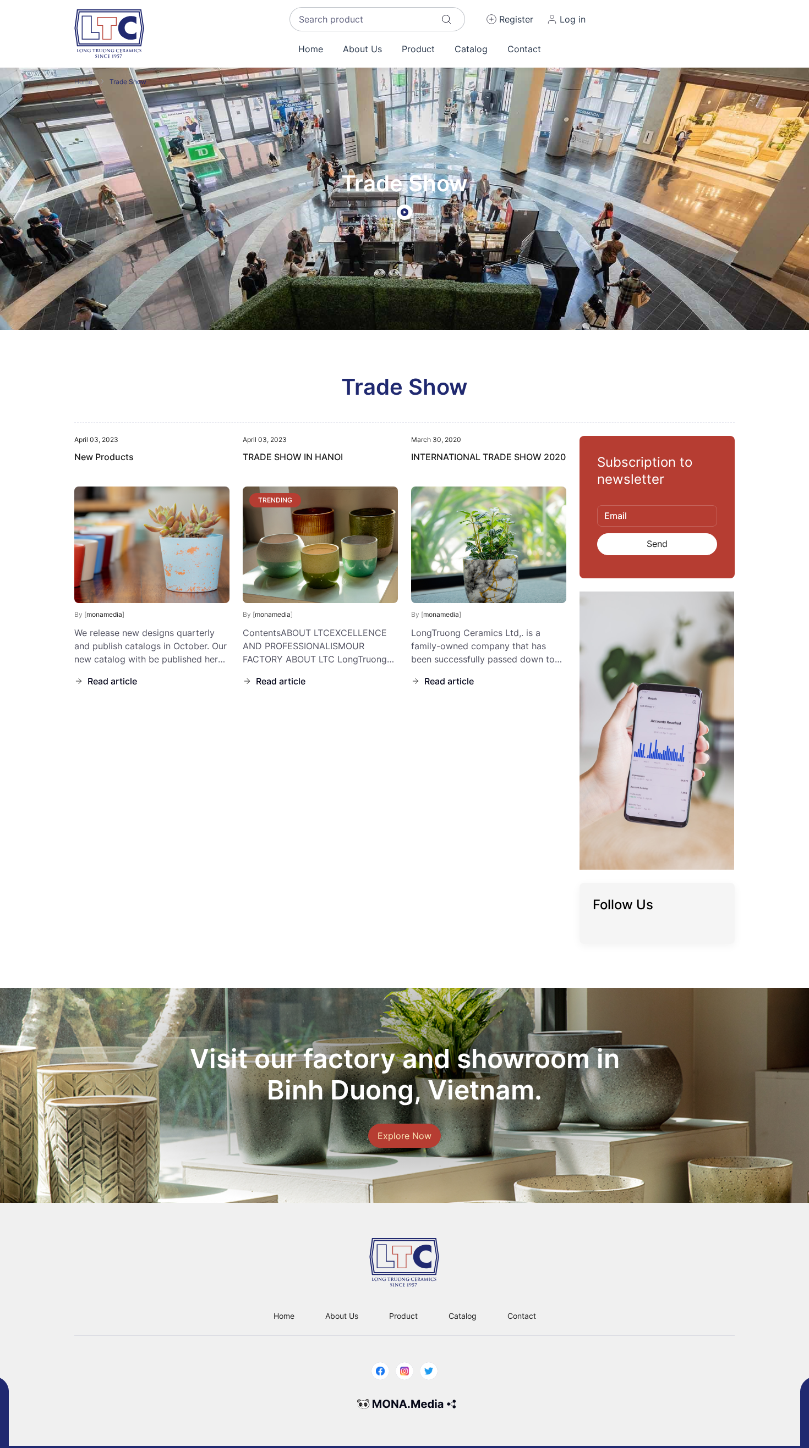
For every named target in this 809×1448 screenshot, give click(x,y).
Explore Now (404, 1135)
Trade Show (128, 82)
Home (310, 48)
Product (418, 48)
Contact (524, 48)
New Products (104, 456)
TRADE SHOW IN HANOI (293, 456)
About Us (362, 48)
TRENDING (275, 500)
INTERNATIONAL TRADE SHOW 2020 (488, 456)
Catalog (471, 48)
